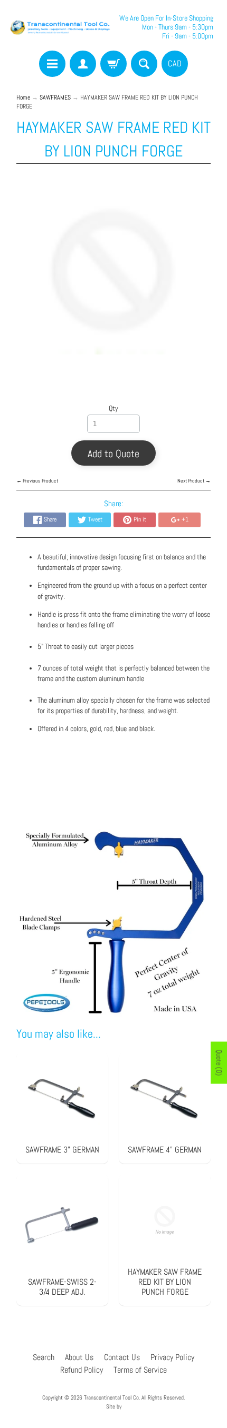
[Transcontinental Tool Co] (61, 26)
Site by (113, 1406)
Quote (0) (219, 1063)
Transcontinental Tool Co (111, 1397)
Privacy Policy (172, 1357)
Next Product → (194, 480)
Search (43, 1357)
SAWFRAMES (55, 97)
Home (23, 97)
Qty (113, 408)
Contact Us (122, 1357)
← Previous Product (37, 480)
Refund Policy (81, 1369)
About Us (79, 1357)
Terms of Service (140, 1369)
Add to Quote (113, 453)
